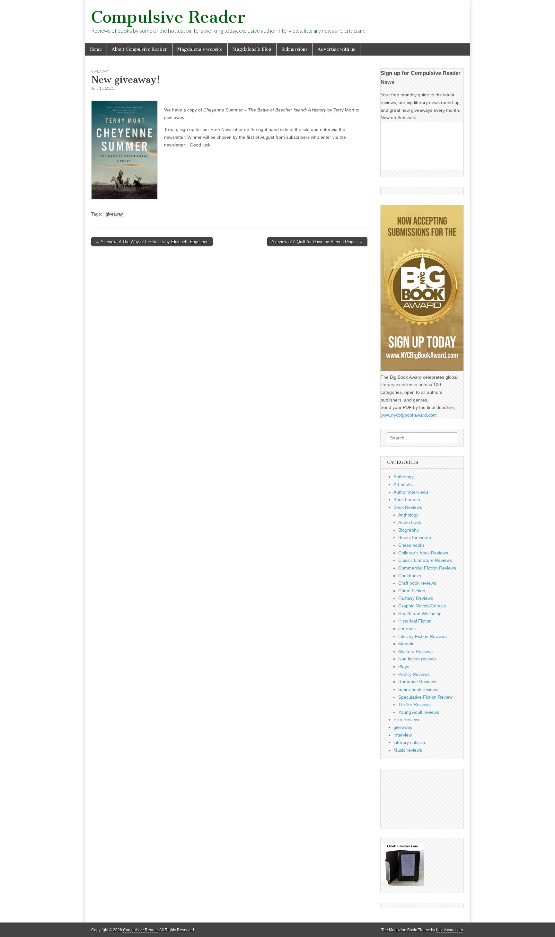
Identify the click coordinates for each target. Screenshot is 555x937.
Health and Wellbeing (420, 613)
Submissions (294, 49)
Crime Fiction (411, 590)
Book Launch (406, 499)
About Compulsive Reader (139, 49)
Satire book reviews (418, 689)
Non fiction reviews (417, 658)
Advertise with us (336, 49)
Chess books (411, 545)
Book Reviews (407, 507)
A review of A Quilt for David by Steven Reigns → (317, 241)
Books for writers (415, 537)
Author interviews (410, 492)
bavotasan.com (449, 930)
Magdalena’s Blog (252, 49)
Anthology (403, 476)
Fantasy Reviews (415, 598)
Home (96, 49)
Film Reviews (406, 719)
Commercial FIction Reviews (427, 567)
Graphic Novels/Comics (422, 605)
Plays (403, 666)
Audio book (409, 522)
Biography (408, 530)
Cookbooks (409, 575)
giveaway (100, 71)
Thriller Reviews (414, 704)
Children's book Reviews (423, 552)
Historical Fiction (415, 620)
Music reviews (407, 750)
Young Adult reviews (418, 712)
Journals (407, 628)
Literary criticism (410, 742)
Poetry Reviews (414, 674)
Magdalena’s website (200, 49)
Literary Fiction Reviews (422, 636)
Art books (403, 484)
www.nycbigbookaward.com (409, 415)
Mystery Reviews (415, 651)
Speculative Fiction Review (425, 697)
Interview (402, 735)
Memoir (406, 643)
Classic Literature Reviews (425, 560)
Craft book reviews (417, 583)
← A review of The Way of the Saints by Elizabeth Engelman (151, 241)
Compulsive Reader (168, 17)
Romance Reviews (417, 681)
